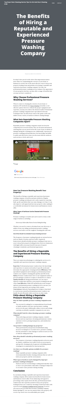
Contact (59, 3)
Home (53, 3)
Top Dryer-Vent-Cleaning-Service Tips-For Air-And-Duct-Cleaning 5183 (25, 3)
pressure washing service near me (32, 386)
